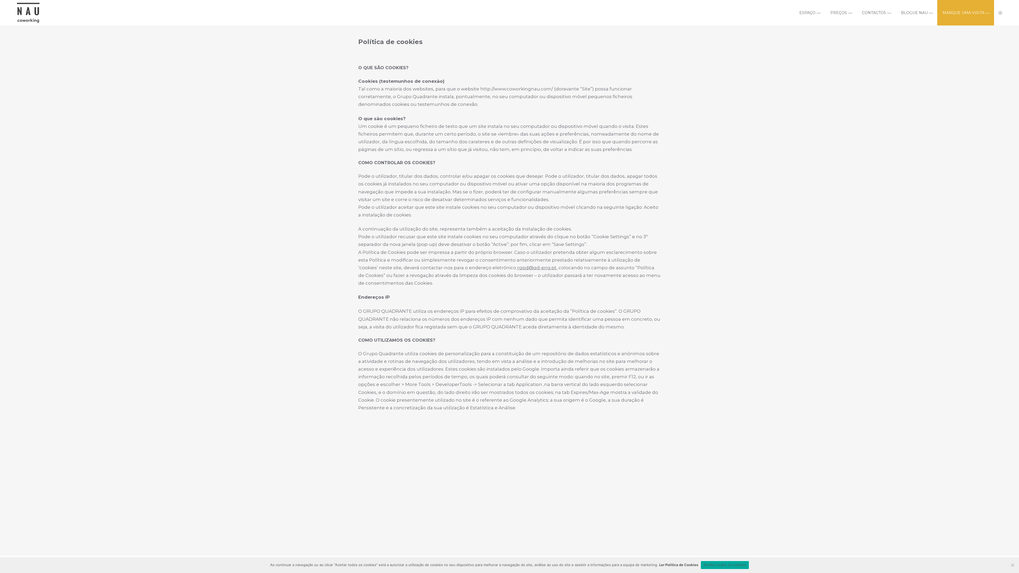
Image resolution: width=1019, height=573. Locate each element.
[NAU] (28, 20)
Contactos (874, 12)
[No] (1012, 565)
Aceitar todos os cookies (724, 565)
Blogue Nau (914, 12)
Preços (838, 12)
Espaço (807, 12)
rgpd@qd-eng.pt (536, 267)
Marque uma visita (964, 12)
